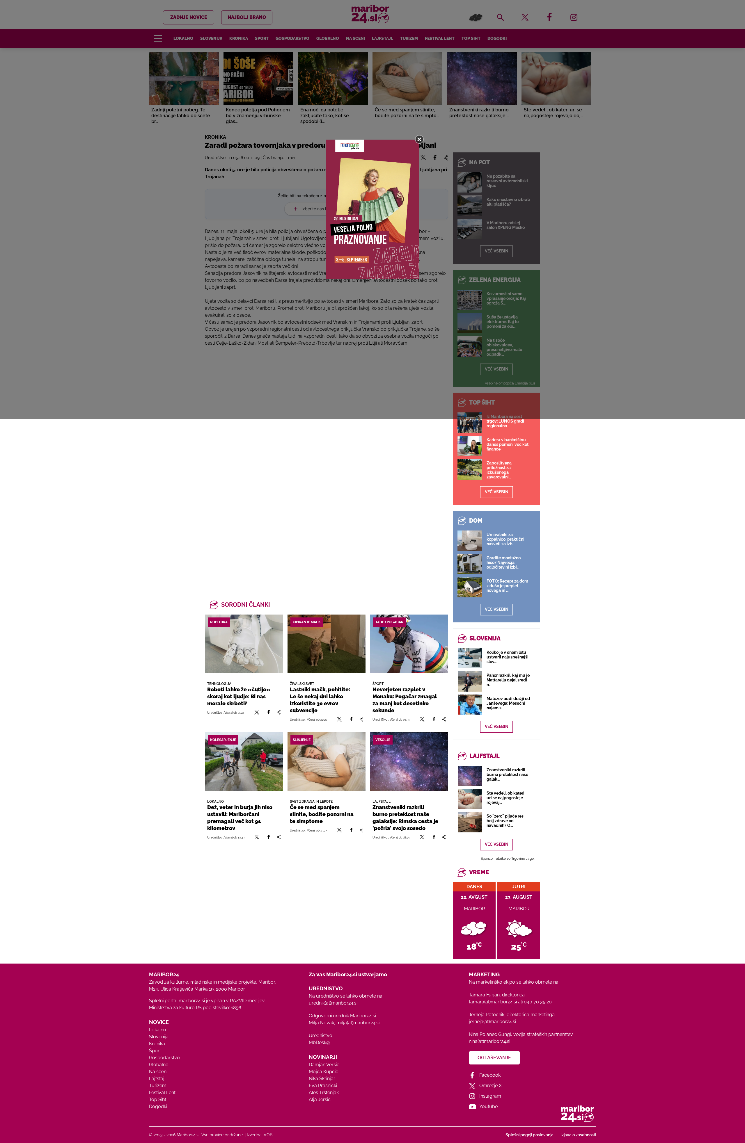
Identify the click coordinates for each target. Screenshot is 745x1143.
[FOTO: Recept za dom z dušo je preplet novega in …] (469, 587)
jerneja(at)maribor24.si (492, 1021)
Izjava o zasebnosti (578, 1135)
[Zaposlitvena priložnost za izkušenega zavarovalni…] (469, 469)
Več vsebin (496, 491)
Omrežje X (490, 1085)
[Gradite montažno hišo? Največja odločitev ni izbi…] (469, 564)
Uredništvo (320, 1035)
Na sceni (158, 1071)
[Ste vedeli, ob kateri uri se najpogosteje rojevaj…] (470, 799)
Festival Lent (162, 1092)
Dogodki (158, 1106)
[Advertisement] (326, 425)
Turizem (157, 1085)
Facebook (490, 1075)
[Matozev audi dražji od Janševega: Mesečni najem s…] (470, 705)
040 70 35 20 (538, 1002)
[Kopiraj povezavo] (279, 712)
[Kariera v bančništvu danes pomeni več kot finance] (469, 446)
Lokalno (157, 1029)
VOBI (268, 1135)
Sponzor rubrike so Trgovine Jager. (508, 859)
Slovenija (158, 1036)
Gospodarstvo (164, 1057)
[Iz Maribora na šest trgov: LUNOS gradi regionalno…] (469, 422)
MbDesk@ (319, 1042)
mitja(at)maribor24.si (357, 1023)
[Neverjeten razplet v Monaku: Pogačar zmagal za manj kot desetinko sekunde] (409, 644)
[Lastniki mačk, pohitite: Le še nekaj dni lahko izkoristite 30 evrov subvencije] (327, 644)
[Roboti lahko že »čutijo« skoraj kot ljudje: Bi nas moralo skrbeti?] (244, 644)
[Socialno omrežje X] (256, 712)
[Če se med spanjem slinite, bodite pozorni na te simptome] (327, 761)
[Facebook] (268, 712)
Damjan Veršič (324, 1064)
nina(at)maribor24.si (489, 1041)
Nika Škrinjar (322, 1078)
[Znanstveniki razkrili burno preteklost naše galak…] (470, 776)
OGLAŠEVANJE (494, 1057)
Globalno (158, 1064)
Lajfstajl (157, 1078)
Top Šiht (157, 1099)
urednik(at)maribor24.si (333, 1003)
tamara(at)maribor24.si (493, 1002)
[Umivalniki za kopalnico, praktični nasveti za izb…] (469, 540)
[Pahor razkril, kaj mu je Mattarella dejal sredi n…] (470, 681)
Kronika (157, 1043)
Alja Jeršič (320, 1099)
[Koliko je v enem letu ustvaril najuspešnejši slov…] (470, 658)
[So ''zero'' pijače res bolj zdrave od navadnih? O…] (470, 822)
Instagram (490, 1096)
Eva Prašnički (323, 1085)
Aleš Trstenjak (324, 1092)
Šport (155, 1050)
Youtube (488, 1106)
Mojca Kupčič (323, 1071)
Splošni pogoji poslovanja (529, 1135)
